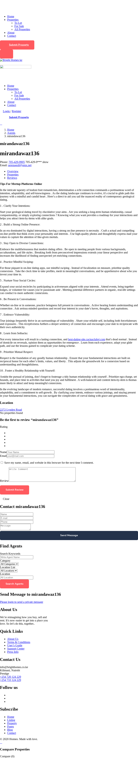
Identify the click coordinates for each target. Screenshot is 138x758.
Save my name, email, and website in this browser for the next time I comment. (49, 462)
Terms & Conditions (18, 642)
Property (12, 723)
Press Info (13, 651)
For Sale (19, 26)
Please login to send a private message (21, 601)
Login (6, 111)
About (10, 32)
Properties (13, 19)
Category (5, 560)
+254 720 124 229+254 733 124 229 (10, 678)
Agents (11, 132)
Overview (13, 171)
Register (16, 111)
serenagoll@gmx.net (19, 165)
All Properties (22, 29)
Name (3, 452)
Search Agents (14, 584)
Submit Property (19, 44)
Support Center (15, 648)
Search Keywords (10, 553)
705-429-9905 (17, 162)
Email (3, 455)
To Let (18, 22)
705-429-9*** (37, 162)
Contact (11, 35)
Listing (11, 720)
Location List (7, 567)
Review (4, 480)
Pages (10, 726)
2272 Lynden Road (11, 409)
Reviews (12, 177)
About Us (12, 638)
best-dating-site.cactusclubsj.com (86, 339)
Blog (10, 729)
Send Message (69, 535)
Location (5, 573)
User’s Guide (14, 645)
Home (10, 16)
